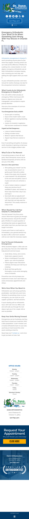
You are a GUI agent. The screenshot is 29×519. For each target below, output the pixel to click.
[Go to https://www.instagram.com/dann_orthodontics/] (16, 16)
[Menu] (14, 516)
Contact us (15, 333)
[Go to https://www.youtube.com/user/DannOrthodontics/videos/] (13, 16)
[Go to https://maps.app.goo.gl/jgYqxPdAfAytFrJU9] (23, 16)
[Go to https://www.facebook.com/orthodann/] (7, 16)
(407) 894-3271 (14, 418)
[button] (14, 441)
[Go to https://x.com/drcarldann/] (10, 16)
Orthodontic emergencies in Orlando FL (14, 58)
